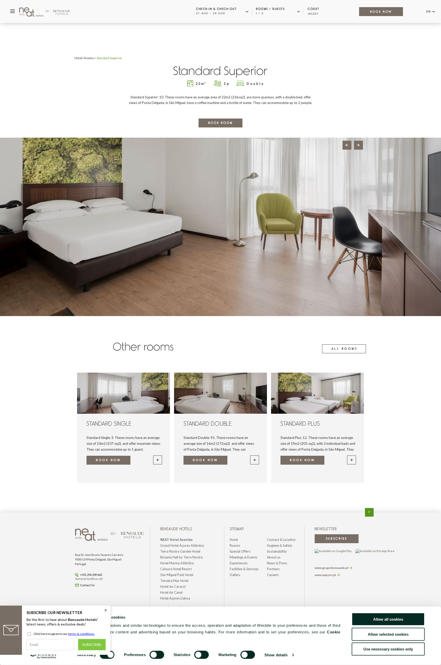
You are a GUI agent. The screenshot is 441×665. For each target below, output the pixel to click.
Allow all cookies (388, 619)
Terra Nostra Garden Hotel (180, 551)
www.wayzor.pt (325, 575)
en (428, 11)
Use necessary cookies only (388, 649)
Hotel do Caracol (173, 586)
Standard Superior (109, 58)
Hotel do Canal (171, 592)
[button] (223, 11)
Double (255, 84)
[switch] (157, 655)
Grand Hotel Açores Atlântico (182, 545)
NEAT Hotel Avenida (176, 540)
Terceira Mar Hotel (174, 581)
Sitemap (237, 529)
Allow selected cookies (388, 634)
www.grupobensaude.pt (332, 568)
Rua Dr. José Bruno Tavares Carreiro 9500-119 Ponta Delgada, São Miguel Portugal (99, 559)
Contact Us (87, 585)
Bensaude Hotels (177, 529)
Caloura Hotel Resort (176, 569)
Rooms (89, 58)
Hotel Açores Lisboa (175, 598)
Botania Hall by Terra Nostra (181, 557)
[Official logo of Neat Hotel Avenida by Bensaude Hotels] (44, 11)
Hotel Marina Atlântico (177, 563)
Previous (346, 145)
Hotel (78, 58)
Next (358, 145)
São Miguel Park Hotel (176, 575)
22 (201, 84)
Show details (276, 655)
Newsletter (326, 529)
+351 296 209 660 (91, 574)
